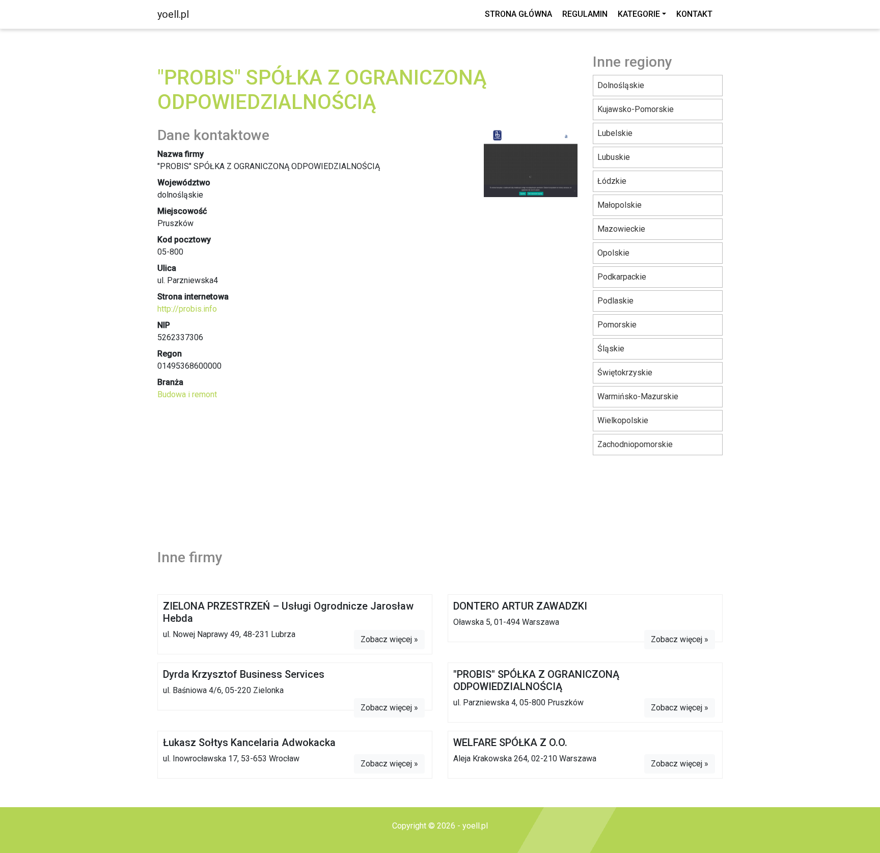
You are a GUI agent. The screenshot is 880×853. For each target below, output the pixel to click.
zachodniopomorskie (635, 444)
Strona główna (518, 14)
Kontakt (694, 14)
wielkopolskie (622, 420)
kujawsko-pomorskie (635, 109)
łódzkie (611, 181)
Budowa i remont (187, 394)
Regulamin (585, 14)
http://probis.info (187, 309)
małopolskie (619, 205)
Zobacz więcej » (389, 639)
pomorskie (617, 324)
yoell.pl (173, 14)
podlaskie (615, 301)
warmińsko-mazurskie (637, 396)
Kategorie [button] (639, 14)
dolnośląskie (620, 85)
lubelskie (614, 133)
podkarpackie (621, 277)
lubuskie (613, 157)
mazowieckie (621, 229)
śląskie (610, 348)
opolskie (613, 253)
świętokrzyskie (624, 372)
